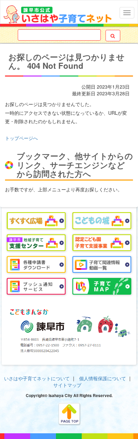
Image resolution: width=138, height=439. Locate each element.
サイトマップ (67, 385)
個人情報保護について (102, 378)
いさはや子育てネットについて (37, 378)
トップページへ (21, 138)
